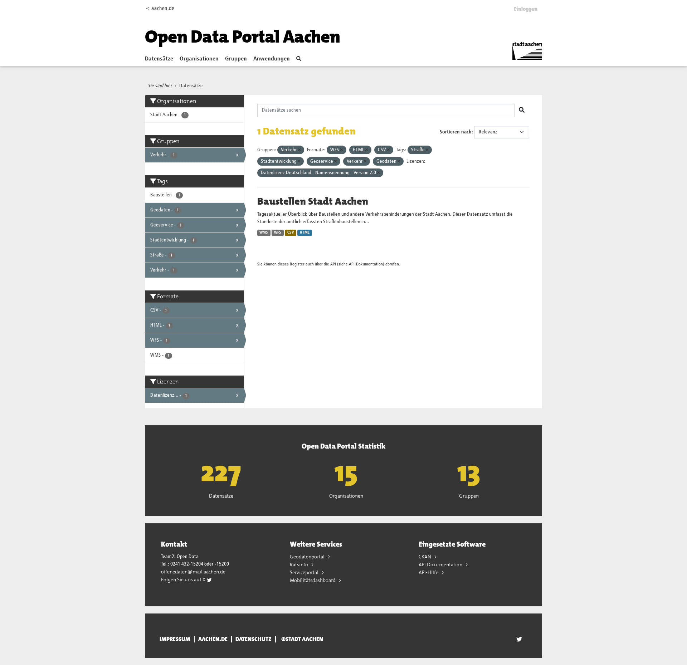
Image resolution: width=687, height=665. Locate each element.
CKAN (425, 556)
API (333, 264)
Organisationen (199, 59)
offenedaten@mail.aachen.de (193, 571)
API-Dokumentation (366, 264)
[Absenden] (521, 110)
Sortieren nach (456, 132)
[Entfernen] (299, 150)
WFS (277, 232)
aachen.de (213, 639)
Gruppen (236, 59)
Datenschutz (253, 639)
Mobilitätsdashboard (313, 580)
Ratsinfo (299, 564)
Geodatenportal (308, 556)
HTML (305, 232)
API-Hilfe (429, 572)
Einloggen (525, 9)
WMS (263, 232)
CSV (290, 232)
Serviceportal (305, 572)
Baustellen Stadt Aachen (312, 201)
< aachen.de (160, 8)
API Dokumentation (441, 564)
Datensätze (159, 59)
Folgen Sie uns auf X (183, 579)
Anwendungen (271, 59)
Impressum (175, 639)
